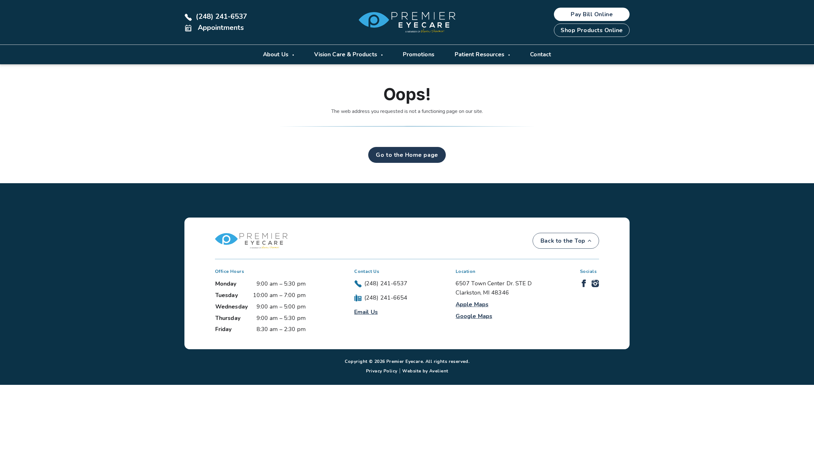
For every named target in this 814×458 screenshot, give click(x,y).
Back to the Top (563, 241)
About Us (276, 54)
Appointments (220, 27)
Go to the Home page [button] (407, 155)
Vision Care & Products (346, 54)
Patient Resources (480, 54)
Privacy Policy (381, 371)
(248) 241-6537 (221, 16)
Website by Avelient (425, 371)
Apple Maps (472, 304)
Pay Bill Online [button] (592, 14)
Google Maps (474, 316)
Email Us (366, 312)
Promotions (418, 54)
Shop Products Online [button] (592, 30)
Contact (540, 54)
